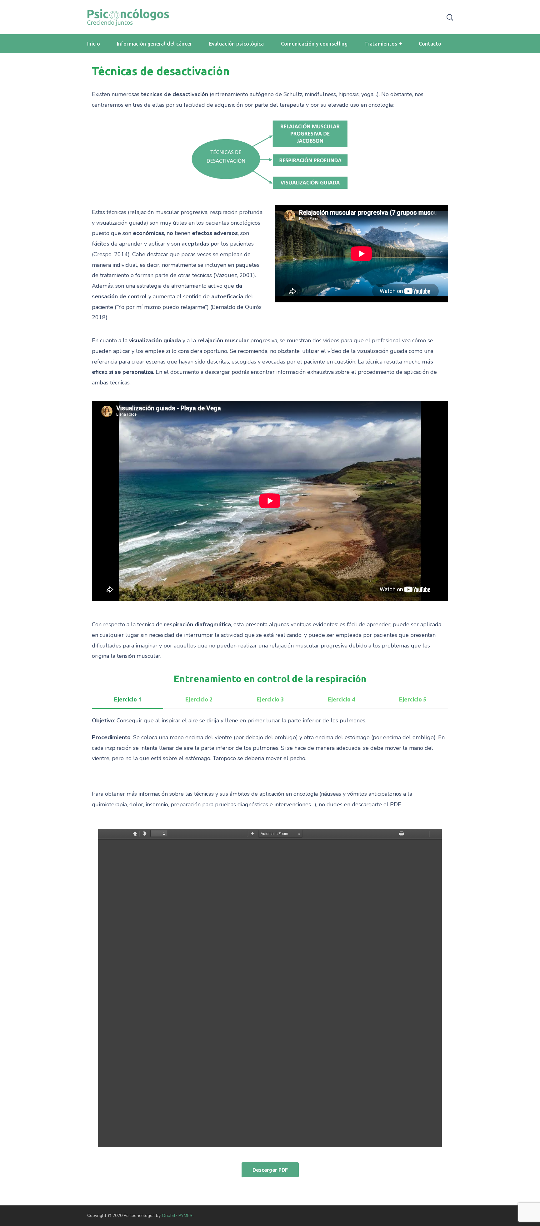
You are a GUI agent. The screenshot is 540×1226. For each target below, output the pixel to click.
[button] (270, 1170)
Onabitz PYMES (177, 1216)
